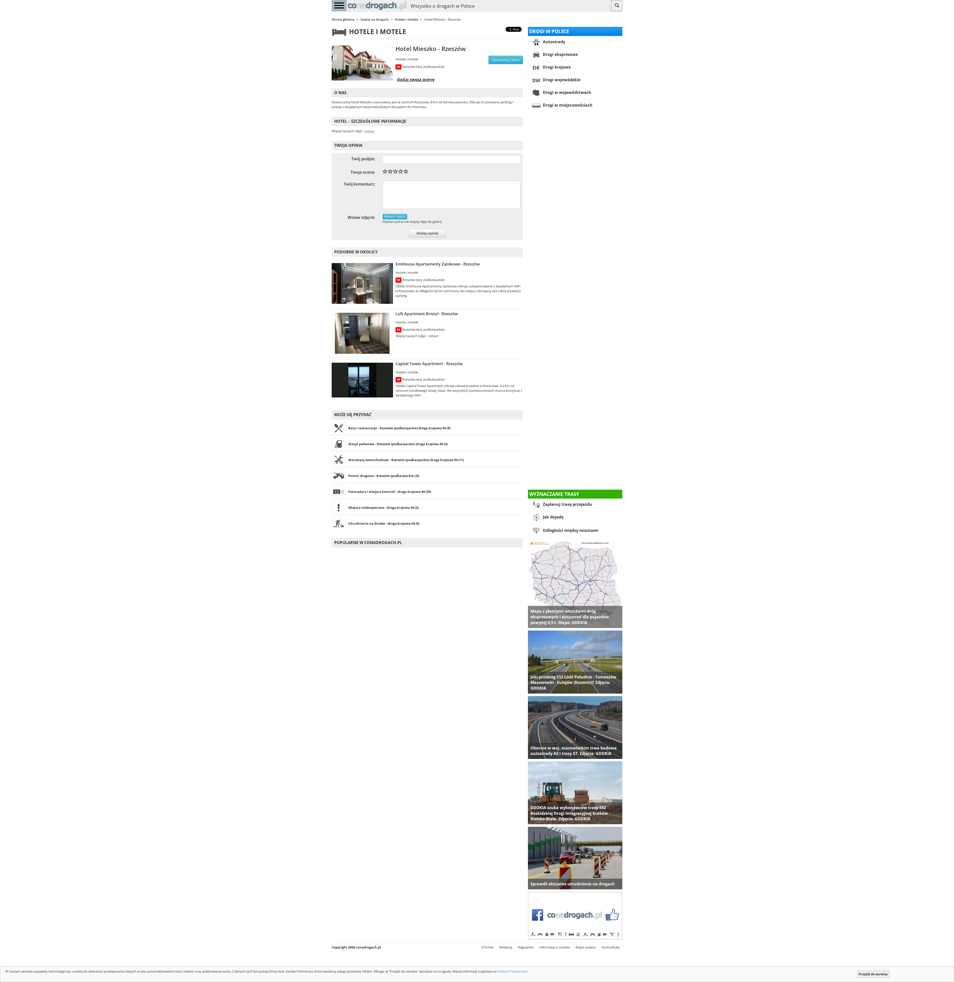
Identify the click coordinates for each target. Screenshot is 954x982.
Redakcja (505, 947)
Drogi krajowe (556, 67)
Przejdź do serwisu (873, 974)
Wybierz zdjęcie (395, 216)
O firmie (487, 947)
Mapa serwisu (586, 947)
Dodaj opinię (427, 233)
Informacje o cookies (554, 947)
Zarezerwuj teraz (506, 59)
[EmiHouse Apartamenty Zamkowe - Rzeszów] (362, 283)
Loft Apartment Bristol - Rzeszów (427, 313)
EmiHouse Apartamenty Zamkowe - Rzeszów (438, 264)
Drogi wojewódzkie (561, 79)
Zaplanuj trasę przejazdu (567, 504)
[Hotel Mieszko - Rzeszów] (362, 62)
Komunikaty (611, 947)
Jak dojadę (552, 517)
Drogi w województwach (566, 92)
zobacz (369, 131)
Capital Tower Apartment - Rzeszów (429, 363)
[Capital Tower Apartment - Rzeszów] (362, 380)
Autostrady (553, 41)
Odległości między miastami (570, 530)
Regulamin (526, 947)
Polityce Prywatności (512, 971)
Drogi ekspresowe (560, 54)
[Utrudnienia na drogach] (575, 858)
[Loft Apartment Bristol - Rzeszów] (362, 333)
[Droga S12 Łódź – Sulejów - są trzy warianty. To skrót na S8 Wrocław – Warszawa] (575, 661)
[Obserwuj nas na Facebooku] (575, 915)
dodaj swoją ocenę (416, 79)
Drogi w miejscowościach (567, 105)
